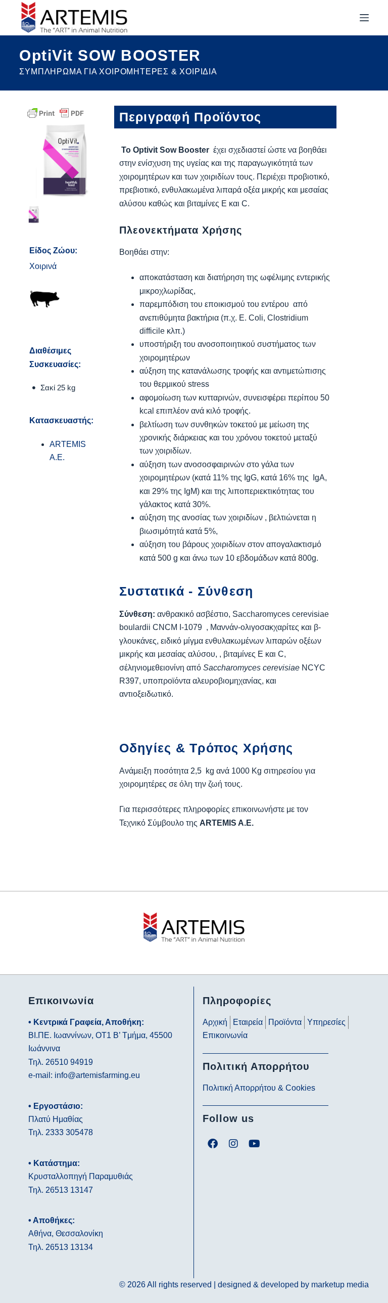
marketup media (340, 1284)
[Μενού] (364, 17)
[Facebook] (213, 1144)
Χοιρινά (43, 266)
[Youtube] (254, 1144)
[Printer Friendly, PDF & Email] (55, 112)
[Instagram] (233, 1144)
